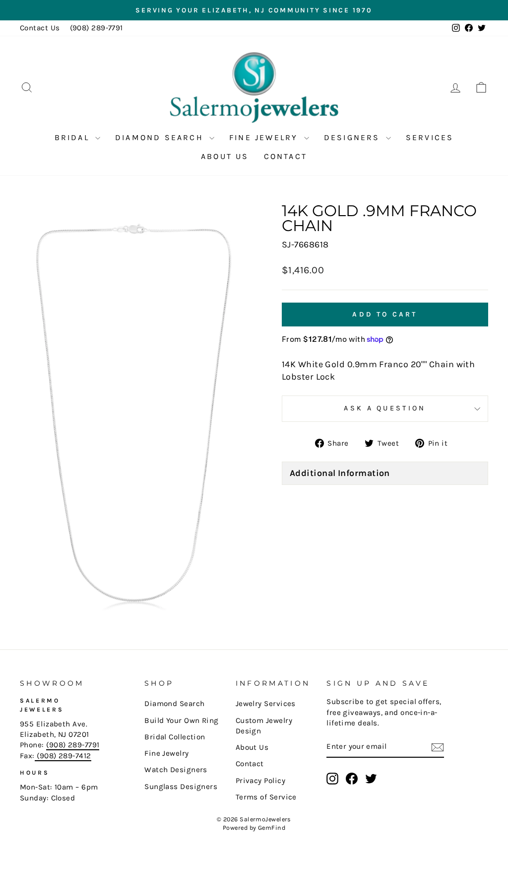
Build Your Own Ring (181, 720)
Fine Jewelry (265, 137)
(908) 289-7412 (63, 755)
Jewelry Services (266, 703)
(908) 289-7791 (96, 27)
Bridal (74, 137)
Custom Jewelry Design (264, 725)
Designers (353, 137)
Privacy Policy (260, 780)
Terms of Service (266, 797)
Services (430, 137)
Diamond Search (161, 137)
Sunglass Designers (180, 786)
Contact (285, 156)
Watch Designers (175, 769)
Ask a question (385, 408)
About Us (225, 156)
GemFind (271, 827)
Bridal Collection (174, 736)
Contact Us (40, 27)
